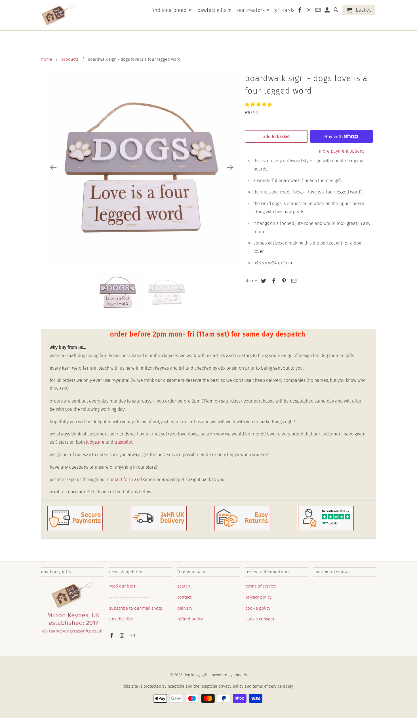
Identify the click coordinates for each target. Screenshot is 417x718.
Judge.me (95, 442)
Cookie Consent (259, 619)
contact (184, 597)
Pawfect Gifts (214, 10)
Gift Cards (283, 10)
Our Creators (253, 10)
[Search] (336, 11)
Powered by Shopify (229, 675)
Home (46, 59)
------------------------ (129, 597)
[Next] (230, 167)
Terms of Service (260, 586)
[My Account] (328, 11)
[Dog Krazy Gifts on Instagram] (122, 636)
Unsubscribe (121, 619)
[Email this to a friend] (293, 281)
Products (70, 59)
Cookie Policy (257, 608)
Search (183, 586)
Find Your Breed (171, 10)
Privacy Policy (258, 597)
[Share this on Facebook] (272, 281)
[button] (259, 104)
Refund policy (190, 619)
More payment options (341, 151)
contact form (120, 479)
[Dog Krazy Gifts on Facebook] (112, 636)
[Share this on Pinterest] (283, 281)
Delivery (184, 608)
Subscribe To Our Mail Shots (135, 608)
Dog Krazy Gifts (197, 675)
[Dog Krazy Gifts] (58, 15)
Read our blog (122, 586)
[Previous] (53, 167)
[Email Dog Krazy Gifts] (133, 636)
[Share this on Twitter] (262, 281)
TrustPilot (123, 442)
